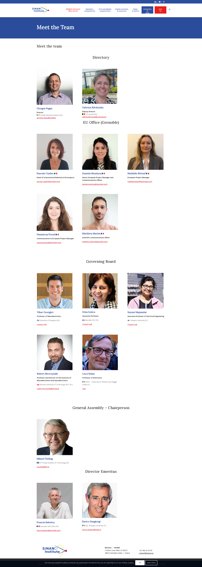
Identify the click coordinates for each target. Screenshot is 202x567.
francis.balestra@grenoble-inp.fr (49, 530)
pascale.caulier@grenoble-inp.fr (48, 181)
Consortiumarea (147, 10)
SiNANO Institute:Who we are (73, 10)
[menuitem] (155, 2)
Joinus (160, 10)
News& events (135, 10)
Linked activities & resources (121, 10)
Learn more (151, 563)
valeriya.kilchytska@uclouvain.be (94, 117)
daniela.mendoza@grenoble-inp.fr (95, 184)
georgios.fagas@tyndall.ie (46, 118)
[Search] (169, 9)
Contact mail (42, 324)
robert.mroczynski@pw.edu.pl (48, 389)
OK (140, 563)
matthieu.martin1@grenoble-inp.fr (95, 242)
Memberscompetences (89, 10)
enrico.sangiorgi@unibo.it (91, 530)
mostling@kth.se (43, 467)
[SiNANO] (40, 10)
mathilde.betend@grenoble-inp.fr (140, 181)
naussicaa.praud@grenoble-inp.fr (49, 242)
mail (84, 389)
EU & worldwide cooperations (105, 10)
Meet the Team (55, 27)
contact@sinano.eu (146, 553)
